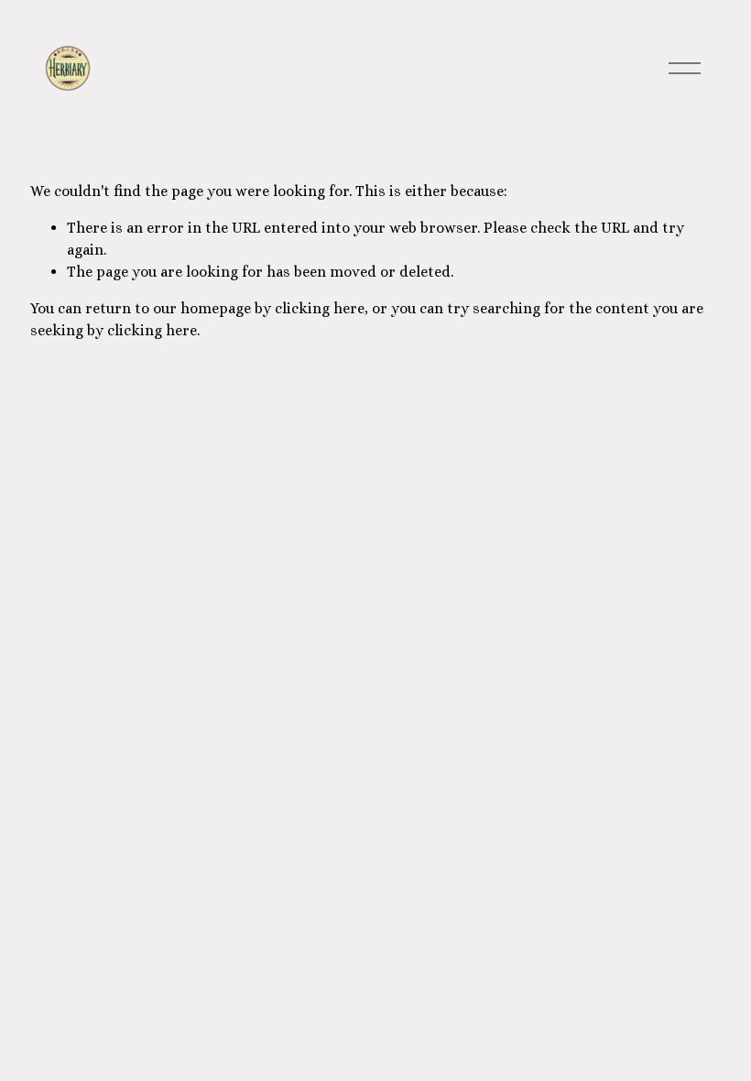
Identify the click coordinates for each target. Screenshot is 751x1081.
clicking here (320, 308)
